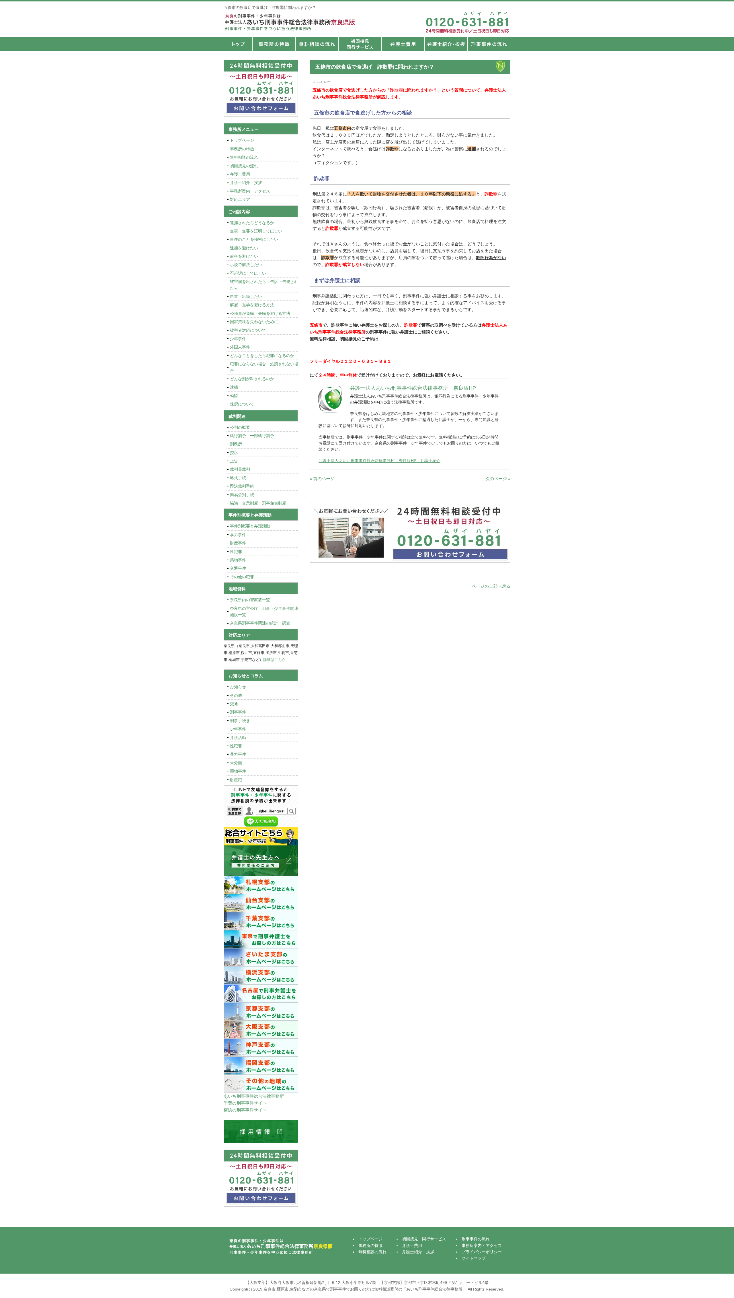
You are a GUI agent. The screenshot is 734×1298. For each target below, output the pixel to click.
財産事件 (238, 543)
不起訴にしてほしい (248, 273)
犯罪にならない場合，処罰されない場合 (264, 367)
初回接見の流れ (244, 166)
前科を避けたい (244, 256)
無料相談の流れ (316, 44)
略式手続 (238, 478)
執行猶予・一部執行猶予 (252, 435)
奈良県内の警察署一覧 (250, 599)
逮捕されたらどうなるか (252, 222)
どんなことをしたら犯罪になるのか (262, 355)
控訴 (234, 452)
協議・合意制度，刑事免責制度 (258, 503)
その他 (236, 695)
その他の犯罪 (242, 577)
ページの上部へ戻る (491, 586)
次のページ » (497, 478)
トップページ (238, 44)
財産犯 (236, 779)
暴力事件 (238, 534)
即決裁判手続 (242, 486)
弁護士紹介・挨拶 (445, 44)
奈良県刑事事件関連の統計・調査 (260, 623)
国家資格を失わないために (254, 321)
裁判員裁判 (240, 469)
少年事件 (238, 338)
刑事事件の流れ (488, 44)
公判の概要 (240, 427)
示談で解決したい (246, 264)
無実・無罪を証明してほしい (256, 231)
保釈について (242, 404)
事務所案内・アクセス (250, 191)
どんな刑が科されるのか (252, 379)
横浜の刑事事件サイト (245, 1109)
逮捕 (234, 387)
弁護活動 (238, 737)
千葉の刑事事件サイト (245, 1103)
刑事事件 (238, 712)
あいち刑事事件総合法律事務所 (254, 1096)
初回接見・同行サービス (359, 44)
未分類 (236, 762)
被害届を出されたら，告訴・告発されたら (264, 284)
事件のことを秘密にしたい (254, 239)
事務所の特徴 (273, 44)
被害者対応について (248, 330)
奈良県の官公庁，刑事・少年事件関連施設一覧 (264, 611)
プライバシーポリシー (482, 1252)
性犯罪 (236, 551)
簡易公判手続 (242, 494)
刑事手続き (240, 720)
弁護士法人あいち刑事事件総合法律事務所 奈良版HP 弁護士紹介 (379, 460)
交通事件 (238, 568)
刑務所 (236, 444)
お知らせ (238, 686)
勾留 (234, 395)
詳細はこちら (274, 659)
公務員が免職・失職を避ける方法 (260, 313)
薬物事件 (238, 560)
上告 (234, 461)
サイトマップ (474, 1258)
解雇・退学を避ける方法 (252, 304)
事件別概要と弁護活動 (250, 526)
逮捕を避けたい (244, 248)
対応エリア (240, 199)
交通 (234, 703)
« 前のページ (322, 478)
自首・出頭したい (246, 296)
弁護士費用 (402, 44)
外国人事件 (240, 347)
